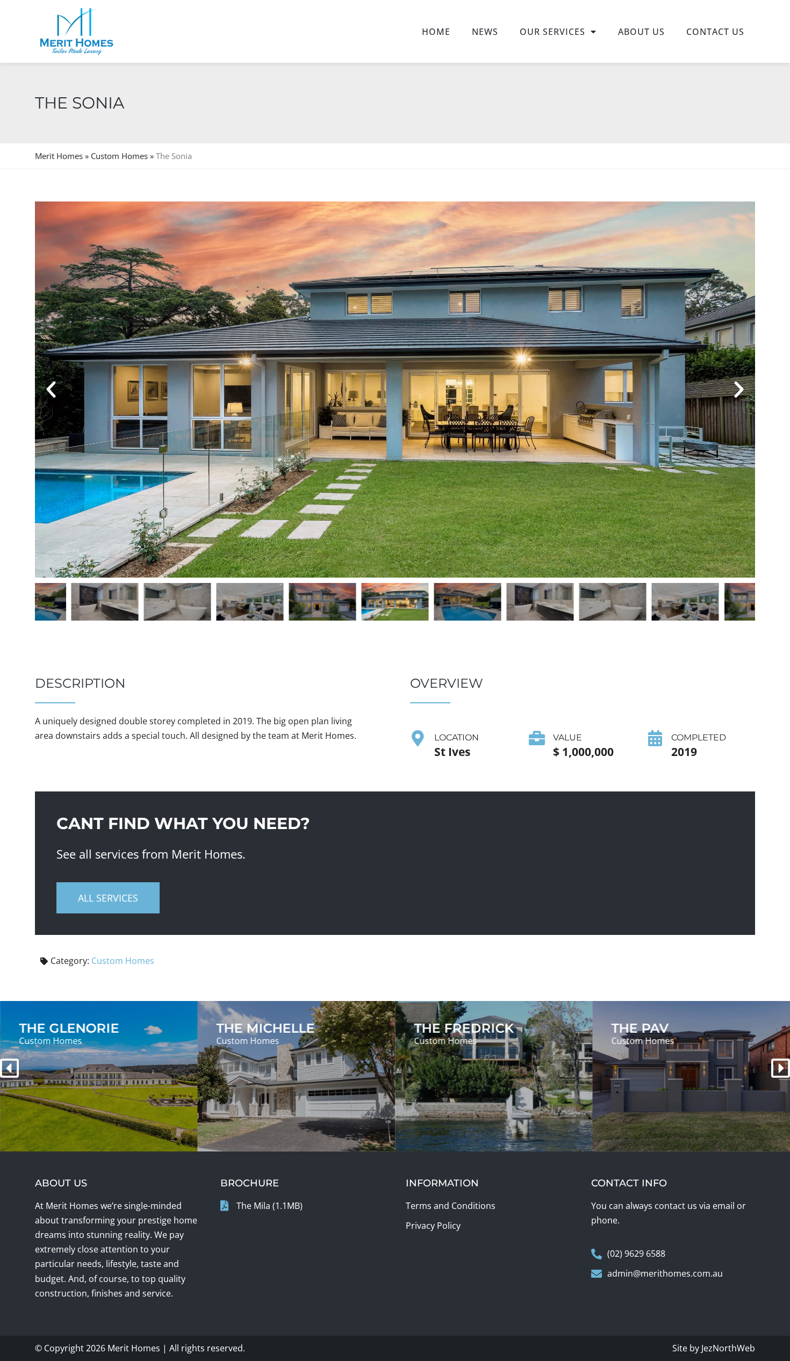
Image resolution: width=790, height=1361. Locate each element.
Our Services (552, 32)
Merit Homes (59, 155)
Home (436, 32)
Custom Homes (119, 155)
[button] (51, 389)
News (485, 32)
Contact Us (715, 32)
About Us (641, 32)
